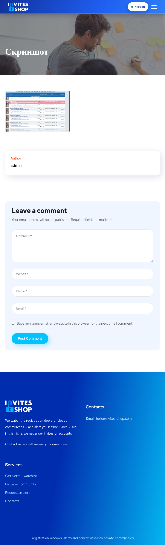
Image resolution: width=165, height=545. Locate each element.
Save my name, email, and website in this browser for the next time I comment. (75, 323)
